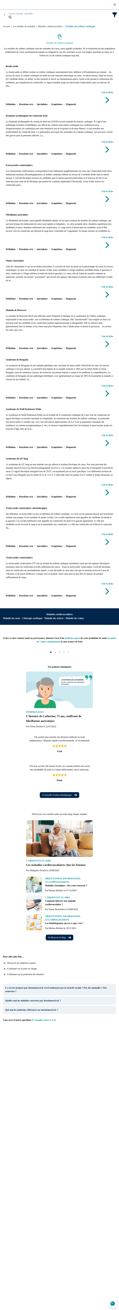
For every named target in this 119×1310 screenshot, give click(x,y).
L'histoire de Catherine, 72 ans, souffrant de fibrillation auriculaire (53, 718)
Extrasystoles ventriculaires (19, 165)
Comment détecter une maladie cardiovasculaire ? (60, 903)
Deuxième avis (26, 104)
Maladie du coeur (11, 618)
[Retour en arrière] (4, 15)
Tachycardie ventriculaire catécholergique (26, 508)
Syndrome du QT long (17, 458)
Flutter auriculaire (15, 260)
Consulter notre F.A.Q (45, 1020)
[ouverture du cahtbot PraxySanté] (113, 1304)
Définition (11, 104)
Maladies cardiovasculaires (50, 26)
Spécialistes (42, 104)
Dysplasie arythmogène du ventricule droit (26, 115)
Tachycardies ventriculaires (19, 557)
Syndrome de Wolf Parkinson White (23, 409)
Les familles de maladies (24, 26)
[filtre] (115, 15)
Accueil (6, 26)
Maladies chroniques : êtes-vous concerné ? (66, 885)
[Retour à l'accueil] (7, 4)
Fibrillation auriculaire (17, 214)
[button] (50, 652)
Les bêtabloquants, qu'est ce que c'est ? (64, 923)
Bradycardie (12, 66)
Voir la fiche (107, 92)
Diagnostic (71, 104)
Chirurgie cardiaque (32, 618)
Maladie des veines (75, 618)
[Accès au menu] (115, 5)
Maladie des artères (54, 618)
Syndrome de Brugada (17, 359)
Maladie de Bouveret (16, 310)
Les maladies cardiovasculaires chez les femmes (56, 864)
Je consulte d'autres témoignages (57, 795)
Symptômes (56, 104)
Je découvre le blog (57, 937)
